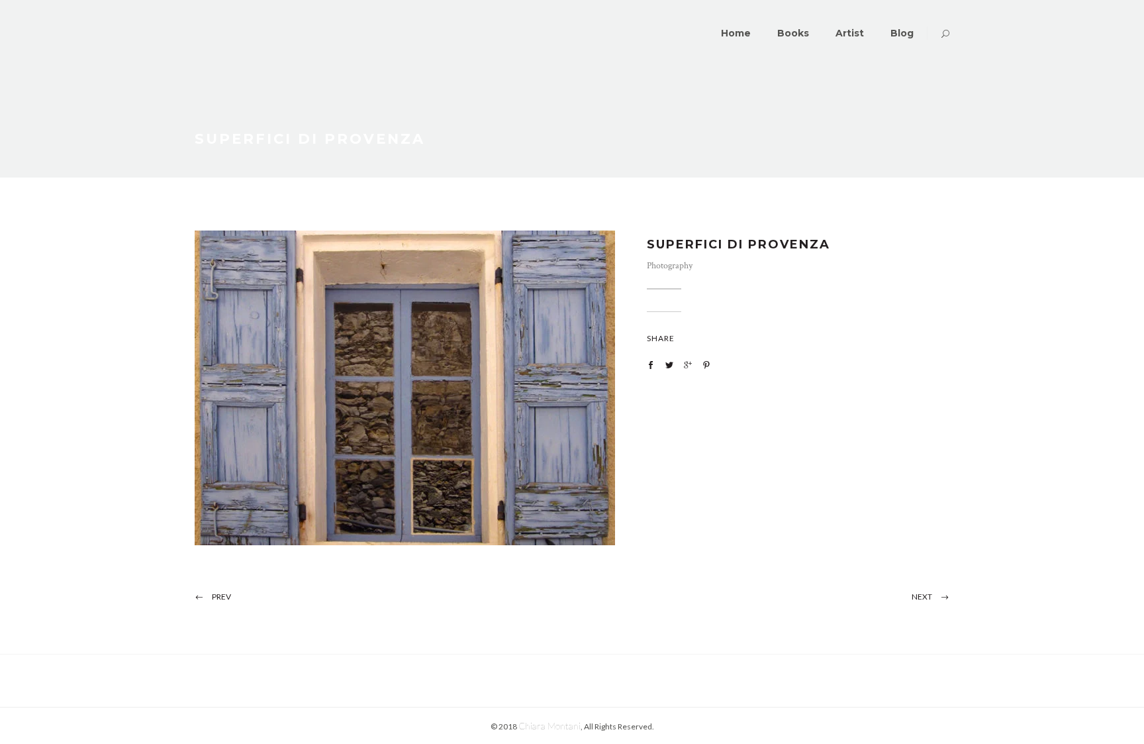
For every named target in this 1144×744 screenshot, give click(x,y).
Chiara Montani (549, 725)
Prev (221, 597)
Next (922, 597)
